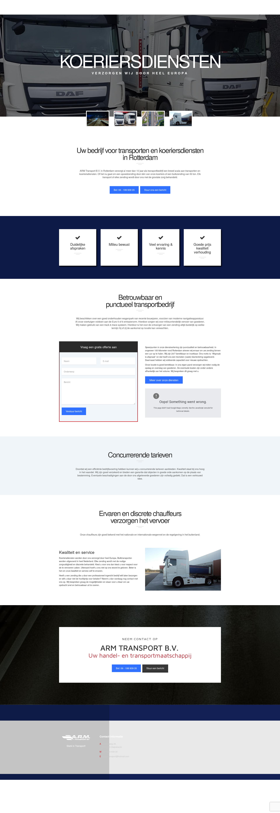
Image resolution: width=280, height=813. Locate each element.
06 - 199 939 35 (110, 751)
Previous (92, 121)
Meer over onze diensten (163, 380)
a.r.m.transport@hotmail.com (115, 756)
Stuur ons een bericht (155, 190)
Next (187, 121)
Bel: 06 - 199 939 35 (124, 190)
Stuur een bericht (155, 668)
